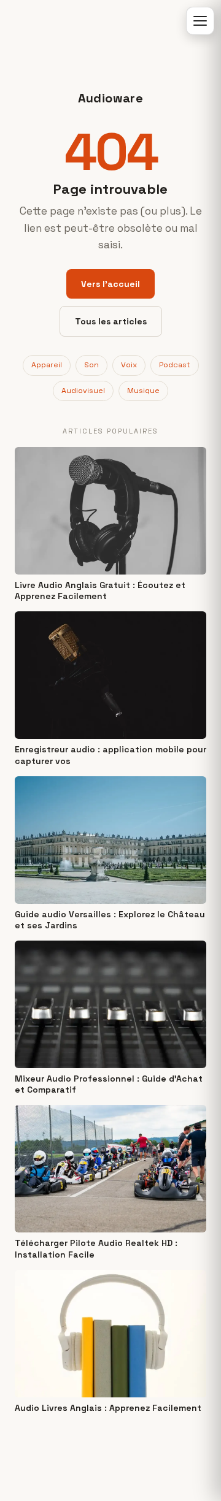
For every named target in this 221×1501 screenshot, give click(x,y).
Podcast (174, 365)
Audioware (111, 98)
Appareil (46, 365)
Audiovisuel (83, 390)
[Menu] (200, 21)
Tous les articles (111, 321)
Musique (143, 390)
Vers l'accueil (110, 283)
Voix (129, 365)
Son (91, 365)
